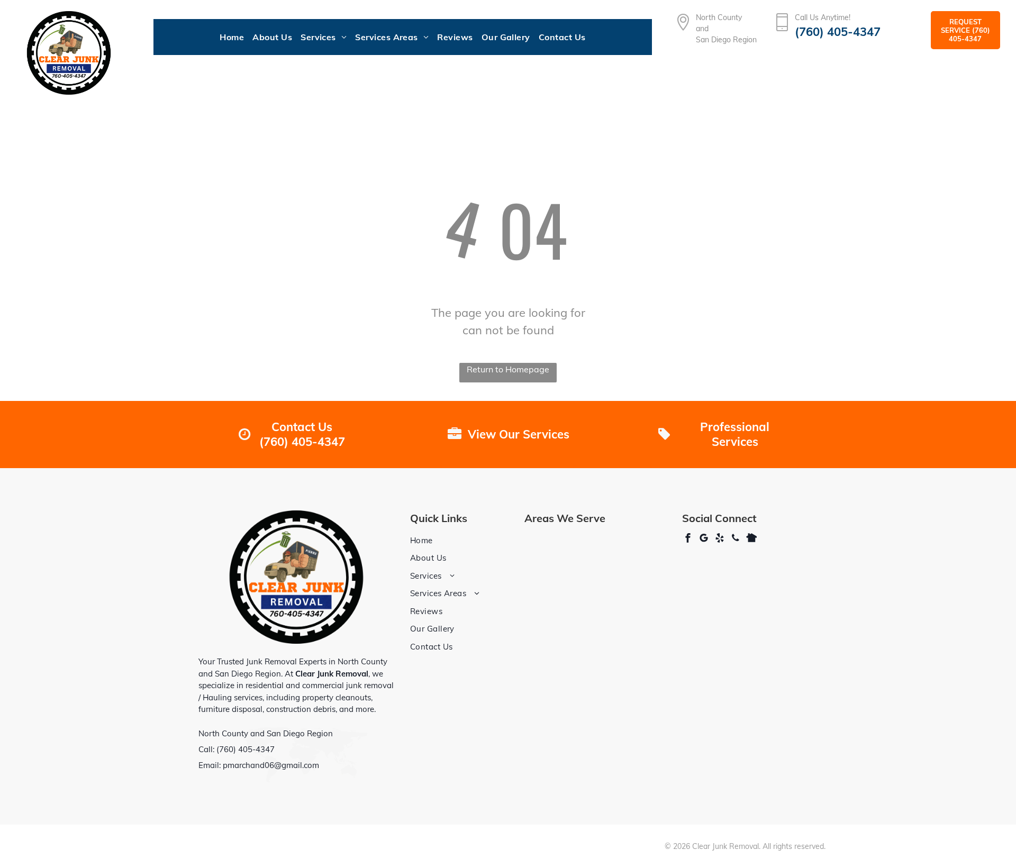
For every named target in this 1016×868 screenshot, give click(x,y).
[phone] (735, 539)
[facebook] (688, 539)
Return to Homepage (508, 369)
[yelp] (720, 539)
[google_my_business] (704, 539)
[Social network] (751, 539)
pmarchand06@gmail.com (271, 765)
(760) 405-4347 (245, 749)
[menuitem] (231, 37)
